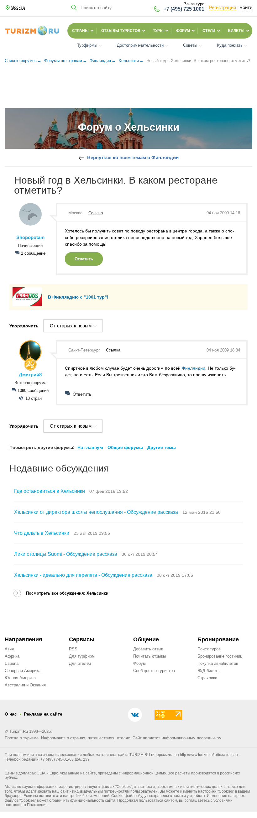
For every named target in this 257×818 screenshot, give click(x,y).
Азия (9, 649)
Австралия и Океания (25, 685)
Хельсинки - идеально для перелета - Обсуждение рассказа (83, 575)
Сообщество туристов (154, 670)
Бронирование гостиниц (219, 656)
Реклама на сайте (43, 713)
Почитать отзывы (149, 656)
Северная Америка (22, 670)
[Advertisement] (128, 84)
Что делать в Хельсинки (41, 533)
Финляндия (100, 60)
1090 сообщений (33, 390)
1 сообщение (33, 253)
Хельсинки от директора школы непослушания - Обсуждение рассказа (96, 512)
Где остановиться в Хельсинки (49, 491)
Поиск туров (209, 649)
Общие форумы (125, 447)
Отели (208, 31)
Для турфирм (82, 656)
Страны (80, 31)
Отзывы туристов (120, 31)
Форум (183, 31)
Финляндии (193, 368)
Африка (12, 656)
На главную (90, 447)
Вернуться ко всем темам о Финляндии (133, 157)
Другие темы (161, 447)
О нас (11, 713)
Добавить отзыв (148, 649)
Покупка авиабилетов (217, 663)
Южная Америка (20, 677)
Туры (158, 31)
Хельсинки (128, 60)
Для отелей (80, 663)
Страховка (207, 677)
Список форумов (21, 60)
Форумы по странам (63, 60)
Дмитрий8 (30, 374)
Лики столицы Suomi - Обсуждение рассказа (65, 554)
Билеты (236, 31)
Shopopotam (30, 237)
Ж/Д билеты (208, 670)
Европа (11, 663)
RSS (73, 649)
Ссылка (95, 213)
